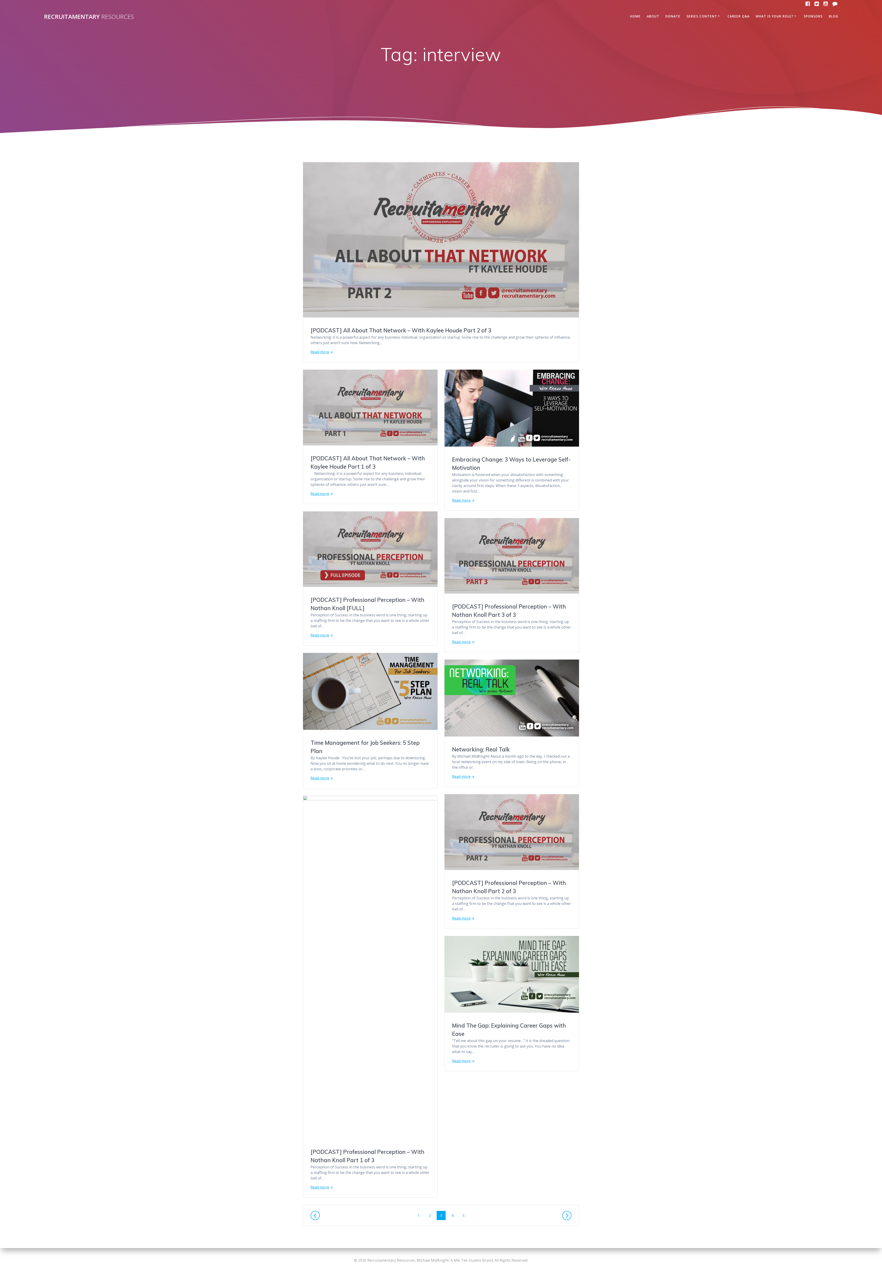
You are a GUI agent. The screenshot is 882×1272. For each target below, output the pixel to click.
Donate (672, 16)
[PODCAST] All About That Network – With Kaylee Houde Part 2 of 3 (401, 330)
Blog (833, 16)
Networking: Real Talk (481, 749)
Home (635, 16)
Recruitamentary (89, 17)
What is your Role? (774, 16)
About (653, 16)
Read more (320, 351)
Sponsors (813, 16)
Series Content (702, 16)
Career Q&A (738, 16)
